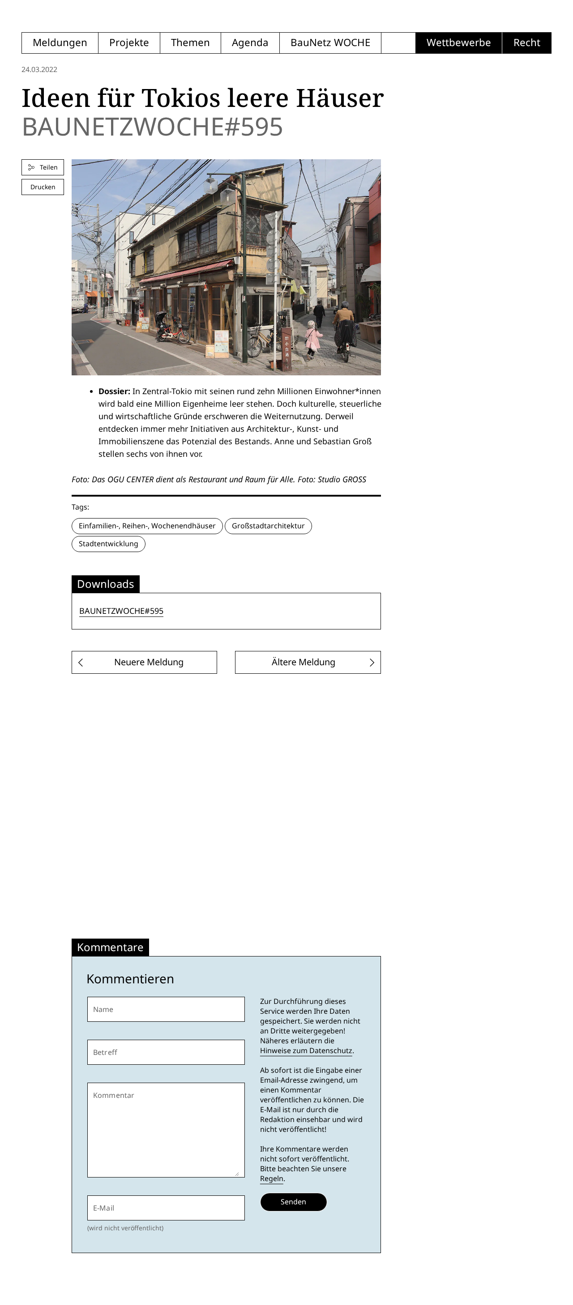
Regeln (271, 1178)
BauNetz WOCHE (330, 42)
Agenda (250, 42)
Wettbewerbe (459, 42)
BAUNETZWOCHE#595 (121, 611)
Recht (526, 42)
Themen (190, 42)
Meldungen (60, 42)
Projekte (129, 42)
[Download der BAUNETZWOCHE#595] (226, 267)
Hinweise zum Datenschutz (306, 1050)
